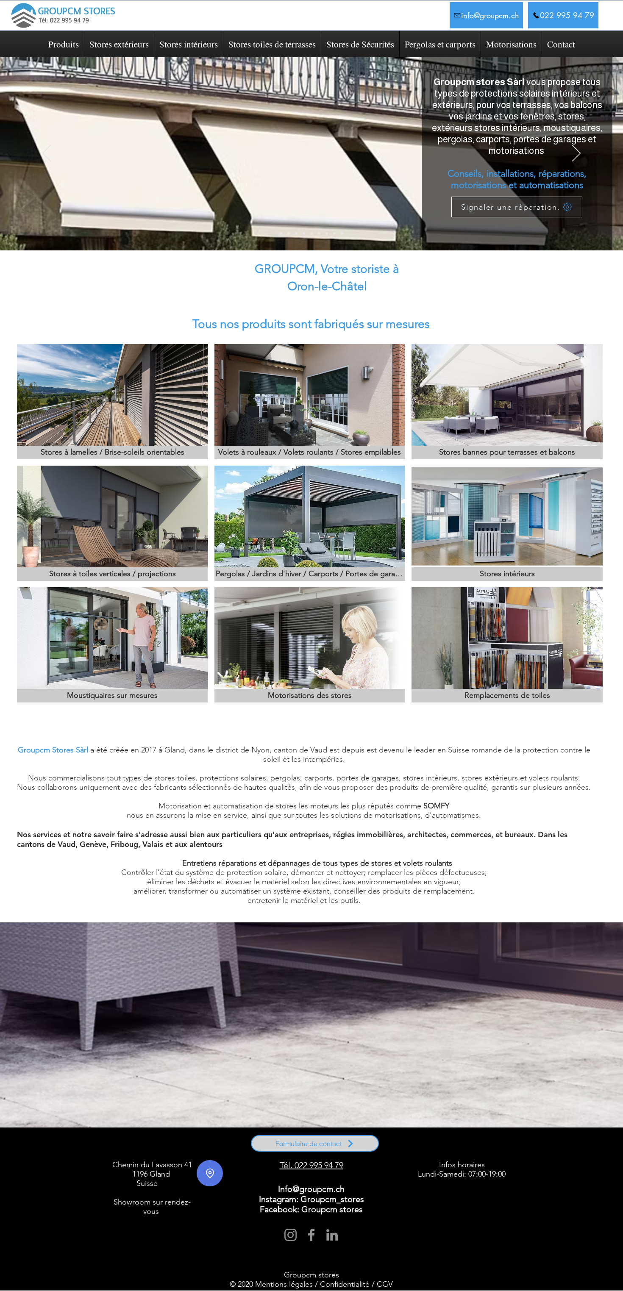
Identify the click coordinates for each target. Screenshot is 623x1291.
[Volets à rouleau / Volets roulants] (311, 233)
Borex (212, 1145)
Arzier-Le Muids (145, 1145)
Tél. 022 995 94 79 (311, 1165)
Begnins (177, 1145)
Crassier (388, 1145)
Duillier (401, 1145)
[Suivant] (576, 154)
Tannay (202, 1148)
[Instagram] (290, 1235)
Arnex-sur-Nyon (119, 1145)
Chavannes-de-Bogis (235, 1145)
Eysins (413, 1145)
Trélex (214, 1148)
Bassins (164, 1145)
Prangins (144, 1148)
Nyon (131, 1148)
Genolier (440, 1145)
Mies (121, 1148)
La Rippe (504, 1145)
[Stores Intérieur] (326, 233)
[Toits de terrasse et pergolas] (334, 233)
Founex (426, 1145)
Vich (225, 1148)
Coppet (164, 1152)
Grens (491, 1145)
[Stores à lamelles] (296, 233)
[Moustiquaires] (319, 233)
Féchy (378, 1152)
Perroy (278, 1152)
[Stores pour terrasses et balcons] (281, 233)
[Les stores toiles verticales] (304, 233)
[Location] (210, 1173)
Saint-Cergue (162, 1148)
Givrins (468, 1145)
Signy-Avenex (185, 1148)
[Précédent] (46, 154)
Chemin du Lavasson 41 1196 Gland (152, 1169)
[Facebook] (311, 1235)
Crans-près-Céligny (213, 1152)
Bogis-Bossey (196, 1145)
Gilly (342, 1152)
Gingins (454, 1145)
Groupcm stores (311, 1275)
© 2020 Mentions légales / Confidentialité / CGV (311, 1284)
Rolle (122, 1152)
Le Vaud (292, 1152)
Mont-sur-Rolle (184, 1152)
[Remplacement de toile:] (342, 233)
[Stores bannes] (288, 233)
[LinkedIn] (332, 1235)
